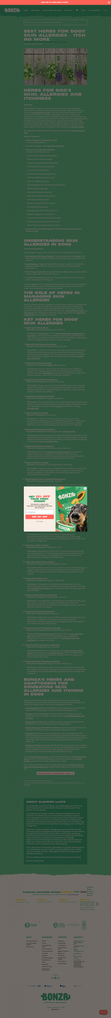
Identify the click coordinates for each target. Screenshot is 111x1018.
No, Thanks (39, 521)
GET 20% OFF (39, 517)
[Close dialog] (85, 488)
